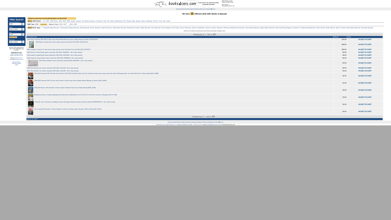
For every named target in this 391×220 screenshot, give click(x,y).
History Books (320, 28)
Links (16, 65)
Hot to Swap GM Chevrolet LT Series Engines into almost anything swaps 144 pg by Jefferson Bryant (67, 109)
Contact (207, 9)
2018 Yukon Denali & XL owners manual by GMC (53, 71)
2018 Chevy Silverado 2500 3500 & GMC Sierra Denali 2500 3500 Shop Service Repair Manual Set (62, 39)
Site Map (210, 122)
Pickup (129, 21)
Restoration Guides (133, 28)
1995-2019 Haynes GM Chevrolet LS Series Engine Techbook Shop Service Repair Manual (65, 87)
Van (164, 21)
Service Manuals (95, 28)
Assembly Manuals (367, 28)
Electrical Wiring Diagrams (284, 28)
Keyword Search (184, 9)
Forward (99, 21)
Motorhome (119, 21)
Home (177, 9)
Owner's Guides (211, 28)
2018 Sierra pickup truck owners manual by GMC (52, 68)
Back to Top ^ (32, 119)
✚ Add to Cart (365, 39)
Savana (138, 21)
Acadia (73, 21)
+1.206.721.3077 (197, 124)
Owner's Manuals (185, 28)
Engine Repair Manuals (267, 28)
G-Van (104, 21)
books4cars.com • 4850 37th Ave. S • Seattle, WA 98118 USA (173, 124)
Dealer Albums (330, 28)
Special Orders (194, 9)
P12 (124, 21)
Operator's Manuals (223, 28)
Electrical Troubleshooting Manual (304, 28)
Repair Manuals (145, 28)
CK (83, 21)
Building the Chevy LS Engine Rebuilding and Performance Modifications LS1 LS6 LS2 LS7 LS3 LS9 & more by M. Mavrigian (75, 95)
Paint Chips (175, 28)
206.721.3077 (225, 4)
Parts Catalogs (166, 28)
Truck (160, 21)
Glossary (194, 122)
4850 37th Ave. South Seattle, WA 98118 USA (227, 1)
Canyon (78, 21)
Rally (133, 21)
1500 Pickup (54, 21)
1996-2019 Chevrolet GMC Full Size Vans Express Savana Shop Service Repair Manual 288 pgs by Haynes (70, 80)
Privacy (205, 122)
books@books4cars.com (228, 5)
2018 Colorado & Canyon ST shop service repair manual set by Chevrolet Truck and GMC (58, 49)
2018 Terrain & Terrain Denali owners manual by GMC (54, 52)
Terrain (155, 21)
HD (108, 21)
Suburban (149, 21)
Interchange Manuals (252, 28)
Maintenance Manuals (237, 28)
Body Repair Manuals (353, 28)
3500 (64, 21)
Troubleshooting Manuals (51, 28)
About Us (202, 9)
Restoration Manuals (119, 28)
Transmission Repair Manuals (69, 28)
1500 (47, 21)
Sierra (143, 21)
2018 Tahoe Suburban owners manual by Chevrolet (65, 60)
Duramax (92, 21)
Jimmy (112, 21)
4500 (68, 21)
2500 (60, 21)
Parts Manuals (155, 28)
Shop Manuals (84, 28)
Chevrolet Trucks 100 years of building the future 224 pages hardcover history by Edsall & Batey (75, 102)
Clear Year (44, 24)
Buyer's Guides (341, 28)
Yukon (168, 21)
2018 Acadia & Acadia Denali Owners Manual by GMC (54, 55)
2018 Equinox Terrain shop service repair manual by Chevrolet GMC (62, 42)
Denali (87, 21)
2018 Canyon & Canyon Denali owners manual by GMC (55, 58)
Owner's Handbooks (198, 28)
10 (44, 21)
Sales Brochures (106, 28)
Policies (199, 122)
